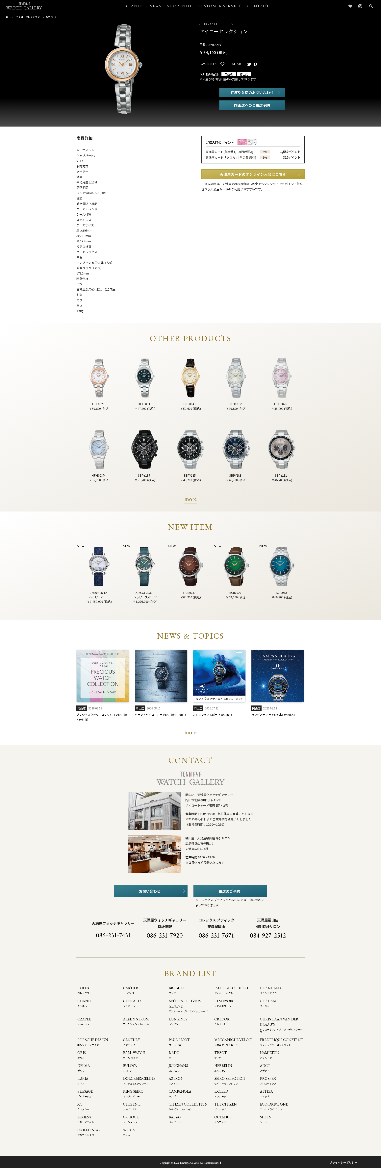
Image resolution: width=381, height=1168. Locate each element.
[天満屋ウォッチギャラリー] (24, 6)
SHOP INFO (179, 6)
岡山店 (228, 74)
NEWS (155, 6)
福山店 (244, 74)
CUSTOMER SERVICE (219, 6)
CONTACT (258, 6)
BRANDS (133, 6)
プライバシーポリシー (343, 1162)
